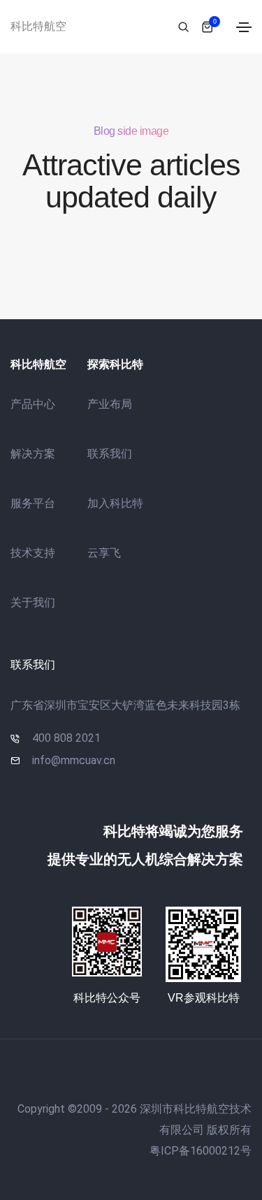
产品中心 (32, 404)
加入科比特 (115, 503)
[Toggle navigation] (244, 27)
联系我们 (109, 453)
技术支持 (32, 553)
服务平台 (32, 503)
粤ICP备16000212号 (201, 1150)
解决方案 (32, 454)
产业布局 (109, 404)
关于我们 (32, 602)
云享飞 (104, 552)
